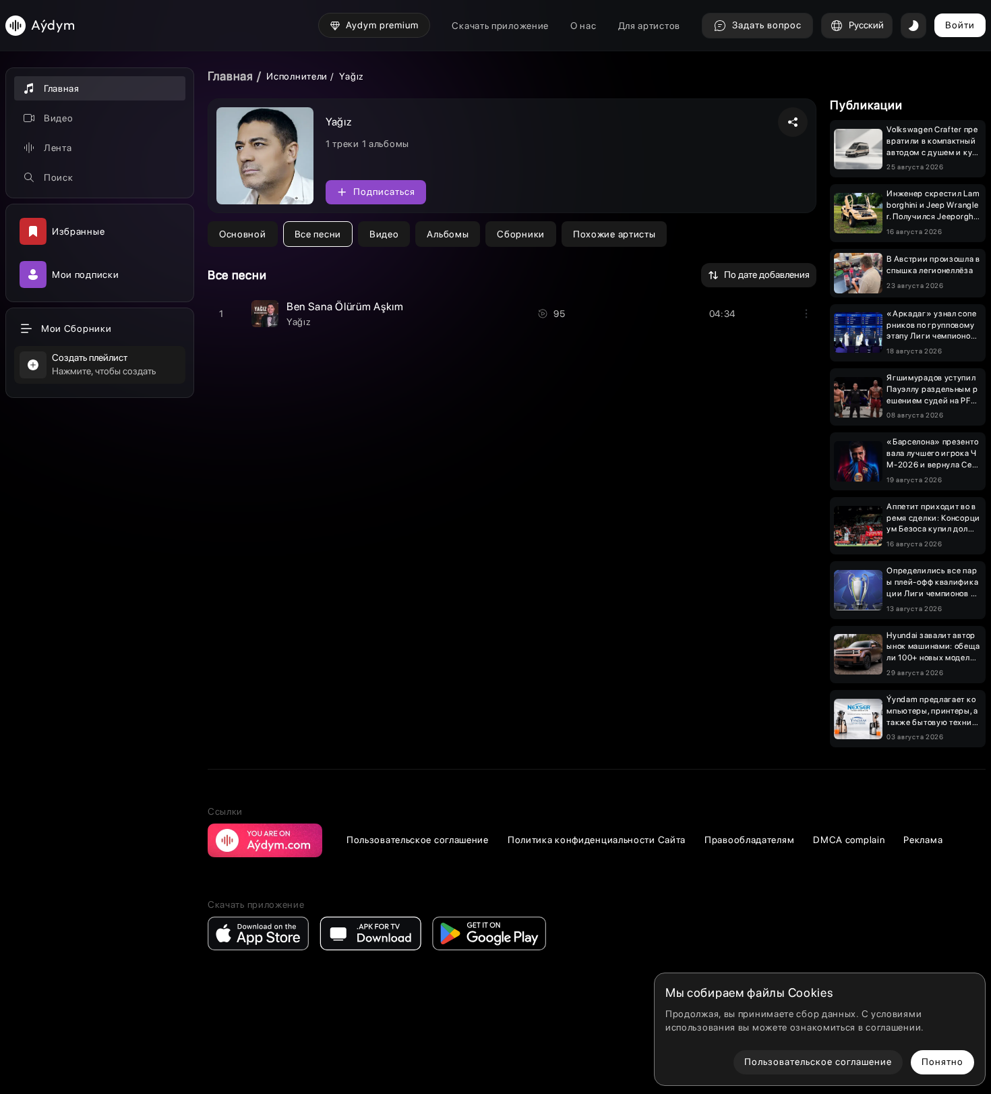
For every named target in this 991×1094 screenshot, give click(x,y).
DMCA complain (848, 839)
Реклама (922, 839)
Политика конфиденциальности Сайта (597, 839)
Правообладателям (749, 839)
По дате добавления (767, 274)
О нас (583, 25)
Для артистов (649, 25)
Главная (230, 76)
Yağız (299, 321)
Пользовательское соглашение (418, 839)
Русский (866, 25)
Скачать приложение (500, 25)
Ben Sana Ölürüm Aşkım (345, 306)
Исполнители (297, 76)
